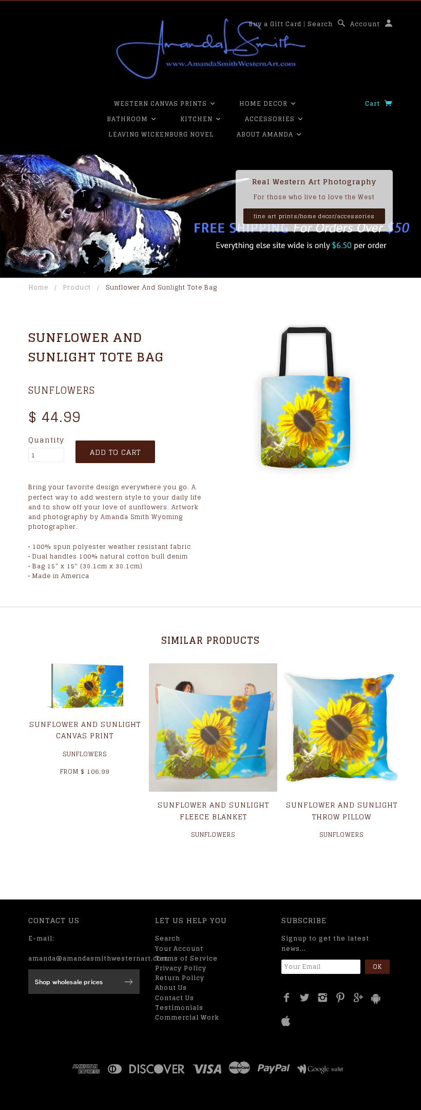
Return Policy (179, 977)
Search (320, 24)
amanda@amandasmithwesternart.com (98, 958)
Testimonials (179, 1007)
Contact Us (174, 997)
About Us (171, 987)
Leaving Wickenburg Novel (161, 134)
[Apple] (286, 1021)
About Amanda (266, 134)
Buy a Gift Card (274, 23)
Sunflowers (61, 390)
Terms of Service (186, 958)
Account (365, 24)
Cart (373, 103)
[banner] (210, 48)
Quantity (46, 440)
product (77, 287)
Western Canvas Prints (161, 103)
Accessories (271, 118)
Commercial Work (187, 1017)
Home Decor (264, 103)
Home (38, 287)
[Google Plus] (358, 997)
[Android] (375, 998)
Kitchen (197, 118)
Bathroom (128, 118)
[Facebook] (286, 997)
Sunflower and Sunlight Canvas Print (85, 730)
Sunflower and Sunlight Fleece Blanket (213, 810)
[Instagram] (322, 997)
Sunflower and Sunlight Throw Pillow (341, 810)
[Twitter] (304, 997)
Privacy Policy (180, 968)
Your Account (179, 948)
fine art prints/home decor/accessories (314, 216)
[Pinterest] (340, 997)
